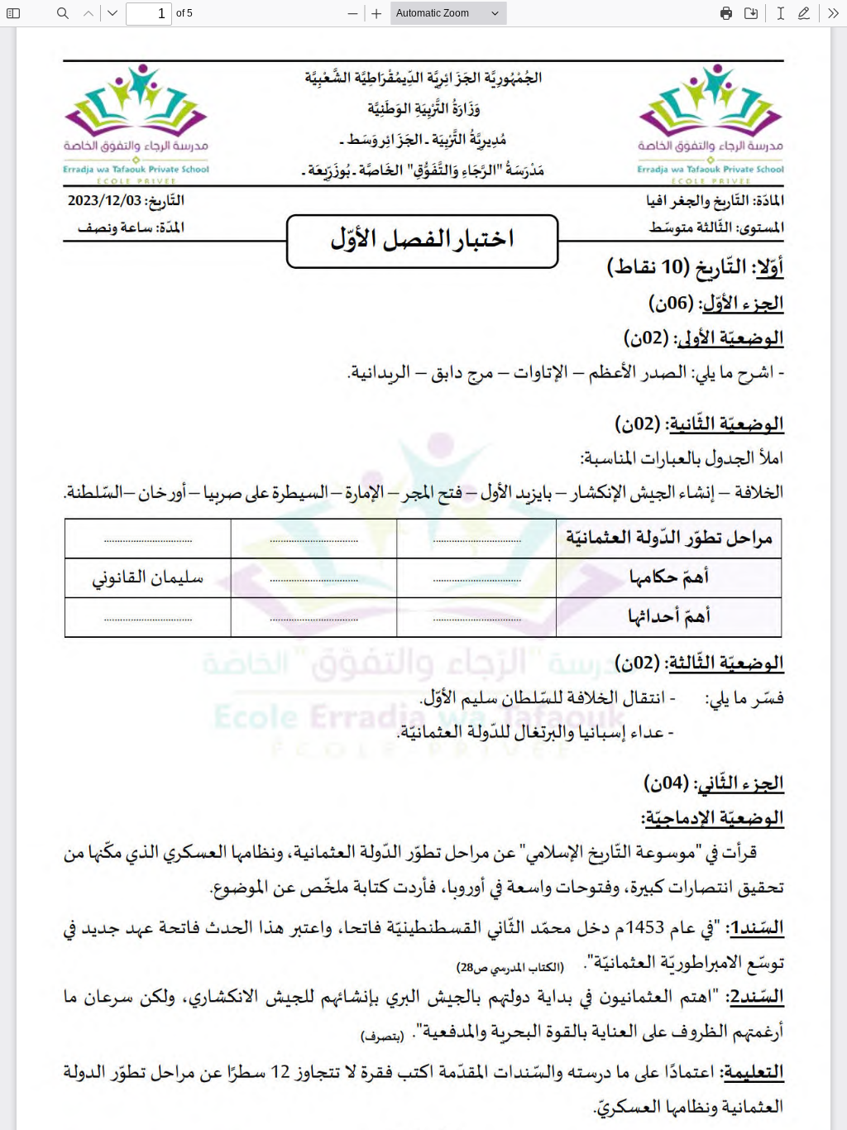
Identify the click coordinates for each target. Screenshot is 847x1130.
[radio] (780, 13)
